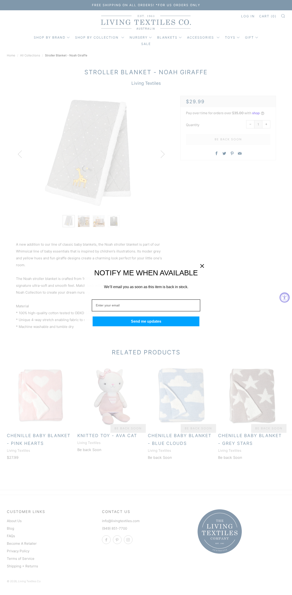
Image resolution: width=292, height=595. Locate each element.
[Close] (202, 265)
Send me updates (146, 321)
